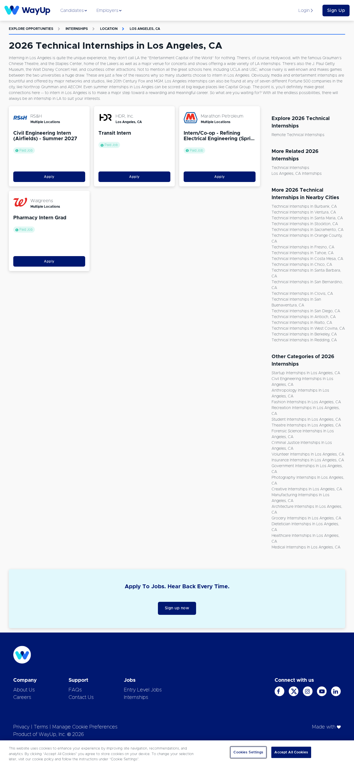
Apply (49, 176)
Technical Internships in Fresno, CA (303, 247)
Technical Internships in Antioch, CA (304, 317)
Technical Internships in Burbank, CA (304, 207)
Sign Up (336, 10)
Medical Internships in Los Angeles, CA (306, 547)
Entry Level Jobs (143, 690)
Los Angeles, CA (145, 28)
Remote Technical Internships (298, 135)
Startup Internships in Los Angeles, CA (306, 373)
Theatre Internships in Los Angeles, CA (306, 425)
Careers (22, 697)
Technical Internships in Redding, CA (304, 340)
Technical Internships (290, 168)
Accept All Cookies (291, 752)
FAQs (75, 690)
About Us (24, 690)
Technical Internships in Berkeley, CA (304, 334)
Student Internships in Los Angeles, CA (306, 419)
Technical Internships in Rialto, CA (302, 323)
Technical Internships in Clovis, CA (302, 294)
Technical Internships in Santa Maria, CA (307, 218)
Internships (77, 28)
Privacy (21, 727)
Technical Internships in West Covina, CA (308, 329)
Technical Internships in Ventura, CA (304, 212)
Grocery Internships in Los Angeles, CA (306, 518)
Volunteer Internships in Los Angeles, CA (308, 454)
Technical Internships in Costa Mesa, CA (307, 259)
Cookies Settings (248, 752)
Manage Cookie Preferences (85, 727)
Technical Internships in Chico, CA (302, 265)
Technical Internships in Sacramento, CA (307, 230)
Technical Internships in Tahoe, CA (303, 253)
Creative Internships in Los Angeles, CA (307, 489)
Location (109, 28)
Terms (41, 727)
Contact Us (81, 697)
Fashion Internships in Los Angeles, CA (306, 402)
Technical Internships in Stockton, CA (305, 224)
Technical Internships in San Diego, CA (306, 311)
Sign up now (177, 608)
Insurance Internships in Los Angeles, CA (308, 460)
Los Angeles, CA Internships (297, 174)
